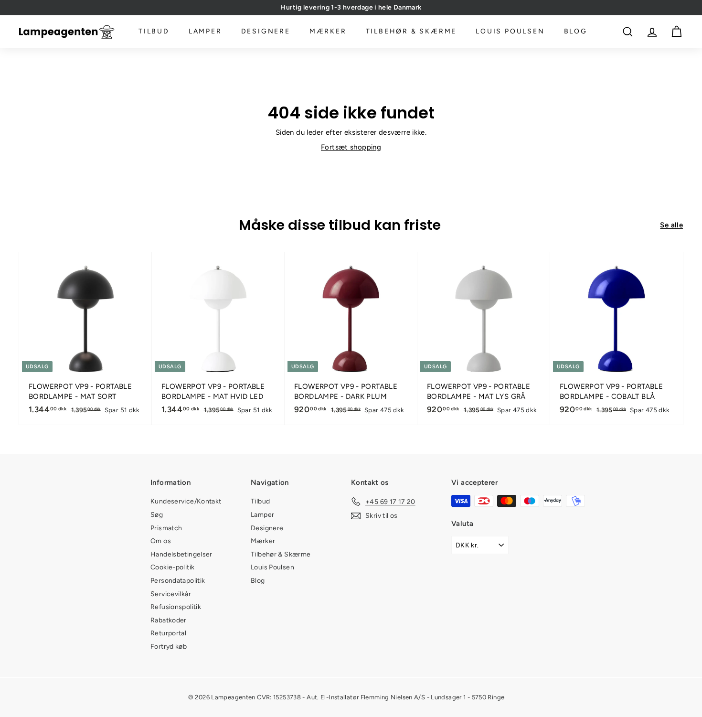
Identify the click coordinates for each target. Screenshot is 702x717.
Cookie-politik (172, 567)
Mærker (328, 32)
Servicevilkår (170, 594)
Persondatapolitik (177, 581)
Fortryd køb (168, 646)
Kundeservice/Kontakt (186, 501)
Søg (156, 515)
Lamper (205, 32)
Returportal (168, 633)
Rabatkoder (168, 620)
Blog (575, 32)
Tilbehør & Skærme (411, 32)
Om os (160, 541)
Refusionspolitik (175, 607)
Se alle (671, 225)
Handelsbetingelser (181, 554)
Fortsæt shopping (351, 147)
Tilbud (154, 32)
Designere (265, 32)
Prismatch (166, 528)
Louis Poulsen (510, 32)
